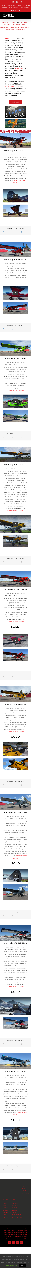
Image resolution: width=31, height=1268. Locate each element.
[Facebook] (3, 232)
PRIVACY (14, 1212)
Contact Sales (10, 38)
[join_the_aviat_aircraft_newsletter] (15, 120)
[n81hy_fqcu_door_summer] (15, 541)
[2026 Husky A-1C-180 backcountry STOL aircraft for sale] (15, 308)
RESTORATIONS (7, 1212)
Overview (12, 22)
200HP (18, 24)
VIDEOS (14, 1210)
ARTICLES (15, 1203)
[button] (4, 210)
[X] (12, 232)
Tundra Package (14, 27)
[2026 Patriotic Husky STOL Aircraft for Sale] (15, 1023)
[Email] (21, 232)
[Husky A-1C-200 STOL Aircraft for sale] (15, 655)
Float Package (4, 27)
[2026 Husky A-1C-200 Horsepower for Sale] (15, 416)
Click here (19, 68)
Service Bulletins (20, 29)
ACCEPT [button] (22, 1265)
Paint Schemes (10, 29)
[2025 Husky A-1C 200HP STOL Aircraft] (15, 1148)
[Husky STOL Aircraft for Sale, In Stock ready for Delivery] (15, 892)
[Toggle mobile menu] (28, 14)
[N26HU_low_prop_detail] (15, 764)
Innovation (5, 22)
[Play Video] (15, 196)
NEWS (4, 1215)
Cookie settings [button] (11, 1265)
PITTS (23, 1188)
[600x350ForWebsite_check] (15, 106)
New (18, 22)
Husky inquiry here (13, 86)
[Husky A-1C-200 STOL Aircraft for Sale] (15, 211)
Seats (22, 27)
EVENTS (5, 1217)
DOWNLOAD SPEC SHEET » (15, 280)
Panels (27, 27)
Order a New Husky (9, 24)
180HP (23, 24)
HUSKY (24, 1186)
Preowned (24, 22)
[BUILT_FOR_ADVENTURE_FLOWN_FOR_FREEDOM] (15, 130)
